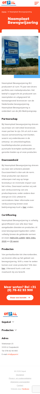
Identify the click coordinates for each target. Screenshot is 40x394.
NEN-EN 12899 (17, 238)
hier (24, 207)
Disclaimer (20, 375)
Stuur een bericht (18, 297)
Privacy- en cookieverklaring (20, 378)
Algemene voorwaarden (20, 382)
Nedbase (25, 389)
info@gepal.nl (12, 354)
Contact (20, 385)
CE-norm (14, 241)
